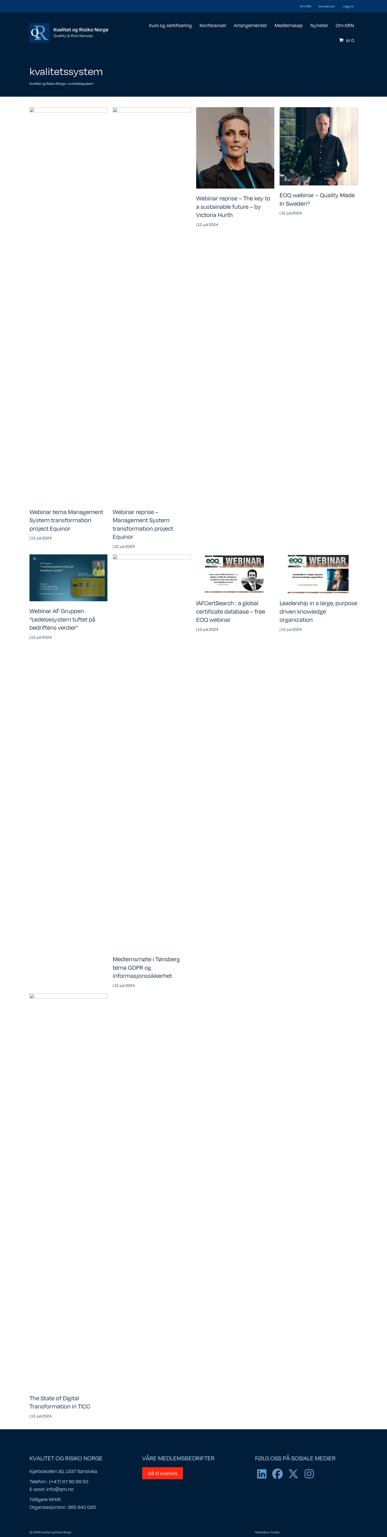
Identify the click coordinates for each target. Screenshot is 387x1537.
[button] (261, 1473)
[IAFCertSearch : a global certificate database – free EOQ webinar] (235, 573)
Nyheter (319, 25)
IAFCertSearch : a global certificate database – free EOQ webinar (230, 611)
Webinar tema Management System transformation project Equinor (66, 520)
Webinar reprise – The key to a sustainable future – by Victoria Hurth (233, 206)
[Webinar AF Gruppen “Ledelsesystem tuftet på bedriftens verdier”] (68, 577)
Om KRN (305, 6)
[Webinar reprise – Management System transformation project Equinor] (152, 304)
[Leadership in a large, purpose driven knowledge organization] (319, 573)
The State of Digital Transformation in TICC (59, 1402)
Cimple (275, 1532)
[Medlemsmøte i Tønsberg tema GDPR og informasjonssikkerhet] (152, 751)
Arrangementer (250, 25)
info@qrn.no (60, 1489)
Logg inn (348, 6)
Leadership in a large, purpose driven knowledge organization (318, 611)
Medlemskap (289, 25)
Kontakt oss (327, 6)
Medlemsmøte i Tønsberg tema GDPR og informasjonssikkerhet (146, 967)
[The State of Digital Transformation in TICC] (68, 1190)
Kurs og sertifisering (170, 25)
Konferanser (213, 25)
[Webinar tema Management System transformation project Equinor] (68, 304)
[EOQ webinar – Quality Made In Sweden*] (319, 146)
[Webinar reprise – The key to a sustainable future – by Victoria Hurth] (235, 147)
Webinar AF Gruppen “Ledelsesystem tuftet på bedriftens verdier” (62, 619)
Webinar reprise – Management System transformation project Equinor (143, 524)
